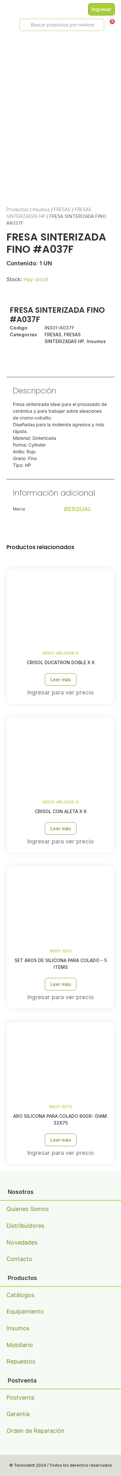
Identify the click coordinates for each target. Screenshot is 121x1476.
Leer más (60, 679)
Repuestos (20, 1361)
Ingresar (101, 9)
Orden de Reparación (35, 1430)
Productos (17, 209)
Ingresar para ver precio (60, 692)
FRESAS (62, 209)
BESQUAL (77, 509)
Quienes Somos (27, 1208)
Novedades (21, 1242)
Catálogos (20, 1295)
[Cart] (110, 24)
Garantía (18, 1414)
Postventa (20, 1397)
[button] (7, 25)
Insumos (41, 209)
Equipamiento (25, 1311)
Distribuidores (25, 1225)
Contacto (19, 1258)
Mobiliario (19, 1345)
